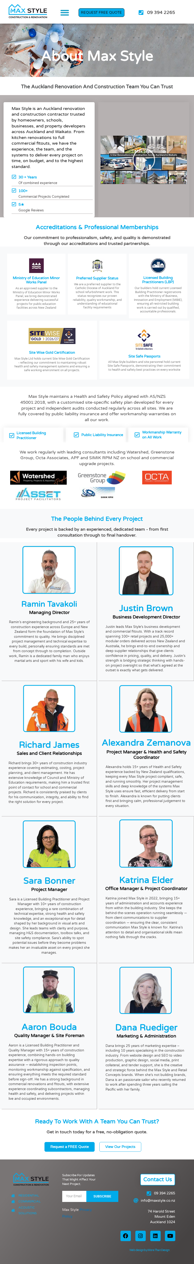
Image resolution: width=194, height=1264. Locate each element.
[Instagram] (140, 1236)
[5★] (14, 204)
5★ (21, 204)
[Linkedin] (155, 1236)
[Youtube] (170, 1236)
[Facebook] (125, 1236)
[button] (65, 13)
